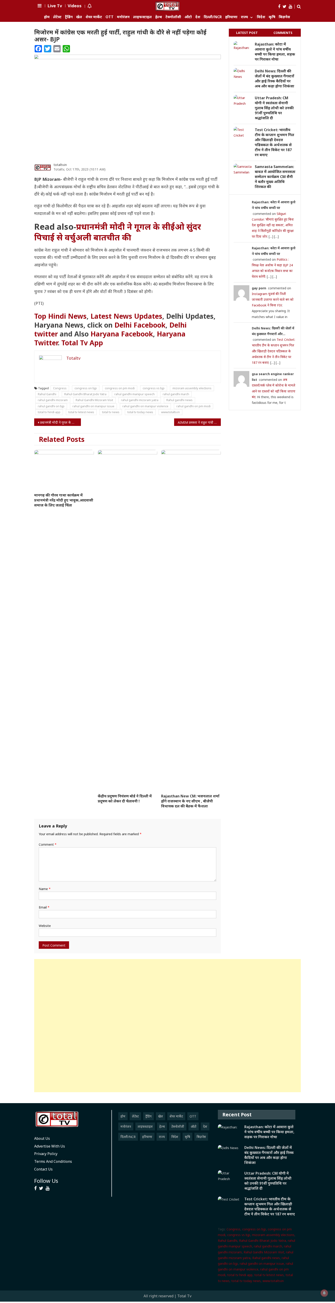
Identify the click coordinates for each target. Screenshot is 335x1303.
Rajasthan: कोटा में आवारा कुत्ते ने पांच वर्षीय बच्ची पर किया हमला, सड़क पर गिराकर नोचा (275, 52)
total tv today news (140, 412)
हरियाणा (231, 17)
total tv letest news (81, 412)
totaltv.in (60, 165)
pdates (126, 316)
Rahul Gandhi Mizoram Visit (94, 400)
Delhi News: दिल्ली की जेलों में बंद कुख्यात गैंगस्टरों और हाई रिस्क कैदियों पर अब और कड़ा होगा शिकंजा (274, 79)
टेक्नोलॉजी (173, 17)
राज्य (244, 17)
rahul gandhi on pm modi (193, 406)
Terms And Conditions (53, 1161)
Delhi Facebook (139, 325)
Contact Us (43, 1169)
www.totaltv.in (170, 412)
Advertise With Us (49, 1146)
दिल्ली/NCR (213, 17)
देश (197, 17)
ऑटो (188, 17)
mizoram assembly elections (192, 388)
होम (47, 17)
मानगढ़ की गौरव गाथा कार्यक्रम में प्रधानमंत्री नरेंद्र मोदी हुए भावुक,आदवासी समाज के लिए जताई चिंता (63, 500)
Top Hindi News (60, 316)
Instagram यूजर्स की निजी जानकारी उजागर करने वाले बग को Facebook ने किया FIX (273, 299)
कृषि (272, 17)
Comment (48, 844)
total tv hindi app (49, 412)
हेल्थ (158, 17)
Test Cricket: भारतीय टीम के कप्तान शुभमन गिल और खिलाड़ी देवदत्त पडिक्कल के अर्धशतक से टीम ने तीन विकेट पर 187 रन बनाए (274, 142)
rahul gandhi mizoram (53, 400)
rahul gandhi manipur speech (134, 394)
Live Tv (54, 5)
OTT (109, 17)
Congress (60, 388)
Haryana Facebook (121, 333)
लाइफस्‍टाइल (142, 17)
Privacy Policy (45, 1153)
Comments (282, 33)
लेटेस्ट (57, 17)
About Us (42, 1138)
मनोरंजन (123, 17)
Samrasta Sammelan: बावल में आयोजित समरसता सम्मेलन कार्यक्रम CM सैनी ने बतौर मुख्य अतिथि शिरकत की (275, 176)
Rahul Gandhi (47, 394)
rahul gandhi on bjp (51, 406)
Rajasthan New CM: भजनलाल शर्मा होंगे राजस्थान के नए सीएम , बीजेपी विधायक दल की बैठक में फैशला (190, 801)
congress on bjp (86, 388)
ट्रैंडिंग (69, 17)
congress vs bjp (154, 388)
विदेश (261, 17)
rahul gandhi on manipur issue (93, 406)
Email (44, 907)
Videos (75, 5)
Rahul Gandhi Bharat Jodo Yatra (85, 394)
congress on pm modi (120, 388)
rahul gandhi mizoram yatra (139, 400)
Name (45, 889)
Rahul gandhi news (179, 400)
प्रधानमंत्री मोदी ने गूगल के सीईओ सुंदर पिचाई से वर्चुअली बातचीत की (117, 232)
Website (45, 926)
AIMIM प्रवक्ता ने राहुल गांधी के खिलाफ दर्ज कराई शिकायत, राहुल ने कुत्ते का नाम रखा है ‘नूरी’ (199, 422)
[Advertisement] (167, 1025)
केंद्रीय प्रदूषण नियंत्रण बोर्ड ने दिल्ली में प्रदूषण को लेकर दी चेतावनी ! (125, 799)
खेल (79, 17)
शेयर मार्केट (93, 17)
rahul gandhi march (176, 394)
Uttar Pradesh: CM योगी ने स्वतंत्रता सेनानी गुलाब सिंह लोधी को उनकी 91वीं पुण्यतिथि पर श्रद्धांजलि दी (274, 107)
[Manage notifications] (324, 1293)
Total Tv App (82, 342)
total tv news (110, 412)
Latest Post (247, 33)
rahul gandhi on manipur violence (145, 406)
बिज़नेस (284, 17)
